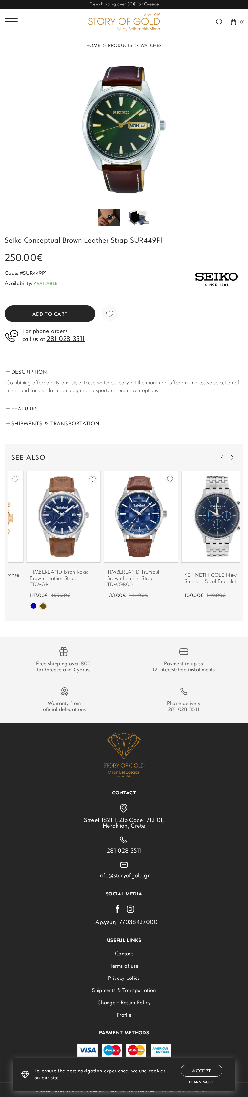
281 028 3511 (184, 709)
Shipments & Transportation (124, 990)
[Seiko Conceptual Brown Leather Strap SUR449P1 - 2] (109, 217)
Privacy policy (124, 978)
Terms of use (124, 966)
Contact (124, 954)
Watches (151, 46)
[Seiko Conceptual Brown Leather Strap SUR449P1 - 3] (139, 217)
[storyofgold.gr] (124, 22)
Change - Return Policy (124, 1003)
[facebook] (117, 909)
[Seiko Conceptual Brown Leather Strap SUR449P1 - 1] (124, 129)
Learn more (201, 1082)
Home (93, 46)
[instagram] (130, 909)
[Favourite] (219, 22)
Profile (124, 1015)
